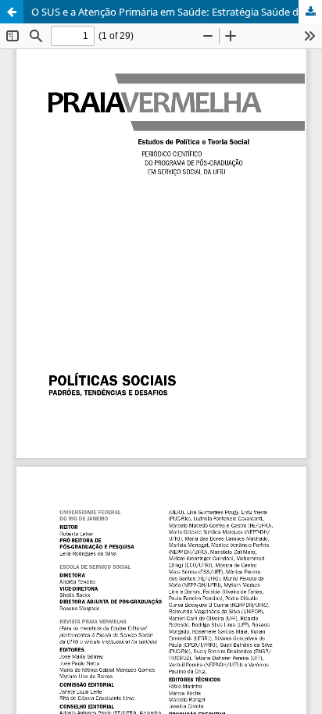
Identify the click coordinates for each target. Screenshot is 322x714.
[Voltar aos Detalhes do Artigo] (11, 11)
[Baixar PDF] (310, 11)
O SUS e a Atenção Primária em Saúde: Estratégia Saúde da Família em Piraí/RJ (176, 12)
